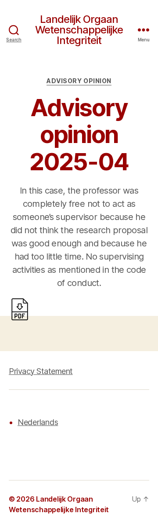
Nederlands (38, 422)
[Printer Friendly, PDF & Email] (20, 308)
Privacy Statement (41, 371)
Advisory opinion (79, 80)
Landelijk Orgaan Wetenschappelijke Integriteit (79, 30)
